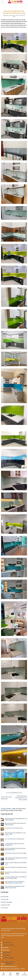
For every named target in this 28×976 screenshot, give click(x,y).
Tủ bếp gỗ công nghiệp (6, 902)
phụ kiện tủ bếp (4, 896)
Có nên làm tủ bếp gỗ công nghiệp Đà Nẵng (15, 867)
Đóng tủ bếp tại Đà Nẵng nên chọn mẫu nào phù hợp (16, 872)
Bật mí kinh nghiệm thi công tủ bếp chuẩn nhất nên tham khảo (15, 849)
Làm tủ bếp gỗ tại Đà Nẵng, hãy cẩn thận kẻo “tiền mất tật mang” (16, 858)
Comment (7, 835)
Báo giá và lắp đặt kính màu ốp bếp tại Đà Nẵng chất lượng (15, 824)
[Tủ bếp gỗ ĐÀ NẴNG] (15, 1)
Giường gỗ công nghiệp (8, 957)
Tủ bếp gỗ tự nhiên (5, 905)
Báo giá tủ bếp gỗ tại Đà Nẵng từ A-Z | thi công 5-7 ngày (15, 833)
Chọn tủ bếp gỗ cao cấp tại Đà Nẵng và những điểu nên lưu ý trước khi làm (14, 882)
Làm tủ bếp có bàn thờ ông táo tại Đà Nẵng (15, 853)
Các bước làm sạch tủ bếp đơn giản (14, 828)
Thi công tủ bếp (4, 899)
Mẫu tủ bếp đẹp (6, 955)
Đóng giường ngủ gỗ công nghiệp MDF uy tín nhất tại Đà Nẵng (21, 797)
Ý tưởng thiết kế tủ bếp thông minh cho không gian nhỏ (14, 844)
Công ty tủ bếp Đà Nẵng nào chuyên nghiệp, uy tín (16, 863)
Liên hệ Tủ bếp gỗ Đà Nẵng (8, 962)
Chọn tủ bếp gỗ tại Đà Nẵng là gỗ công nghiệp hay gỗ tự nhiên (14, 887)
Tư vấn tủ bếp (9, 792)
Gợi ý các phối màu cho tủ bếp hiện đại (14, 839)
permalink (20, 792)
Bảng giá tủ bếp (6, 952)
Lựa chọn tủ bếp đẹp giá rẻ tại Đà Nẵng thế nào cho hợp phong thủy (15, 877)
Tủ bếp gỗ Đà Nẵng (6, 808)
